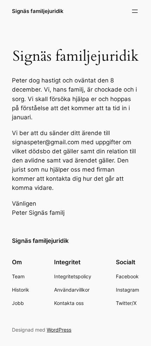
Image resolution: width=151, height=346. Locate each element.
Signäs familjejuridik (38, 11)
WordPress (59, 330)
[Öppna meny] (135, 11)
